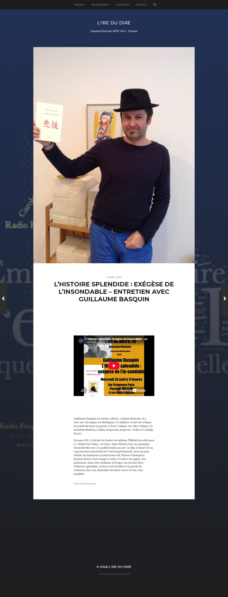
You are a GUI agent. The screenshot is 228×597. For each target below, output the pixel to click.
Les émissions (88, 483)
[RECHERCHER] (154, 4)
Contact (141, 4)
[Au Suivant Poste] (224, 298)
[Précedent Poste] (3, 298)
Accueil (80, 4)
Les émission (99, 4)
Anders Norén (121, 574)
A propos (123, 4)
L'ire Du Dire (114, 22)
